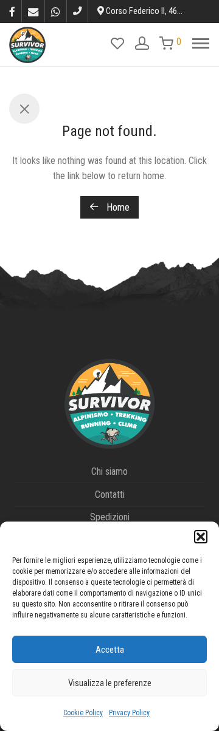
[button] (201, 537)
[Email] (33, 11)
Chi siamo (109, 471)
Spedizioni (110, 517)
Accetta (110, 649)
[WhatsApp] (55, 11)
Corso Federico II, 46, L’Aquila (155, 11)
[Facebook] (12, 11)
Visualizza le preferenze (109, 683)
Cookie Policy (83, 713)
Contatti (110, 494)
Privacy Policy (129, 713)
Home (117, 207)
